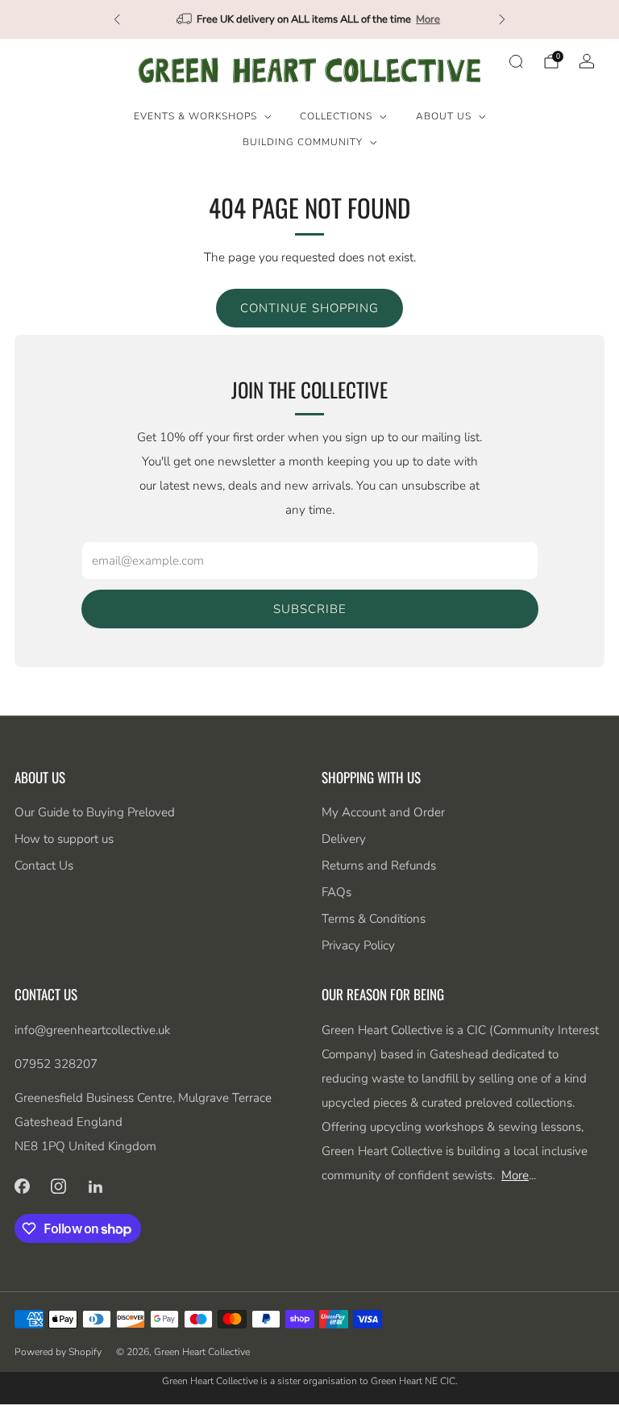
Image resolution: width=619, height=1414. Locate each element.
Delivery (344, 839)
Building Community (303, 142)
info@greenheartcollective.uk (92, 1030)
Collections (336, 116)
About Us (444, 116)
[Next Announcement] (502, 19)
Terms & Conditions (374, 919)
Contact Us (44, 865)
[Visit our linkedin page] (95, 1186)
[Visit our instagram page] (58, 1186)
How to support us (64, 839)
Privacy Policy (358, 945)
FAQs (336, 892)
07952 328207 (56, 1064)
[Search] (516, 61)
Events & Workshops (195, 116)
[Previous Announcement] (116, 19)
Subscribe (310, 609)
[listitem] (309, 19)
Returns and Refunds (379, 865)
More (428, 19)
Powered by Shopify (58, 1351)
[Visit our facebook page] (21, 1186)
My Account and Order (383, 812)
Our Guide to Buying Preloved (95, 812)
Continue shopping (309, 308)
